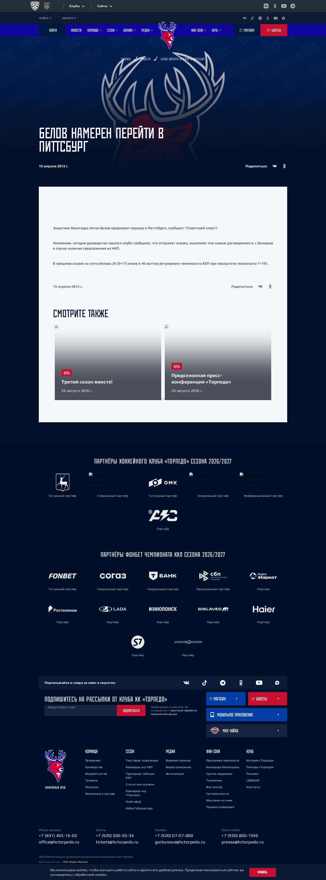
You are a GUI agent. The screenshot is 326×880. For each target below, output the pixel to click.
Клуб (249, 751)
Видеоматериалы (178, 760)
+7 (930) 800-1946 (240, 835)
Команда (91, 751)
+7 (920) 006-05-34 (115, 835)
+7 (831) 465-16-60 (58, 835)
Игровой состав (96, 773)
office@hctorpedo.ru (59, 841)
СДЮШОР (252, 780)
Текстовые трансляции (142, 760)
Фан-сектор (214, 787)
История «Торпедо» (260, 760)
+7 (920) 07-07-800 (174, 835)
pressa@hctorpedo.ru (243, 841)
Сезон (130, 751)
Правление (93, 760)
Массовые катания (219, 800)
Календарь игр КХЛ (139, 767)
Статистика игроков (140, 784)
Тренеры (91, 780)
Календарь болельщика (223, 767)
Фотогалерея (175, 773)
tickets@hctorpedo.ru (117, 841)
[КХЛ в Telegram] (292, 6)
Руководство (93, 767)
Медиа (170, 751)
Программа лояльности (223, 760)
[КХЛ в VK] (266, 6)
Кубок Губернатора (139, 808)
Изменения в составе (100, 793)
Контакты (253, 787)
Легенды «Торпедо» (260, 767)
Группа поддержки (219, 773)
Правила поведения (220, 807)
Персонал (91, 787)
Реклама (252, 773)
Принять (262, 872)
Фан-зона (213, 751)
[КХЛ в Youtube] (283, 6)
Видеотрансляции (178, 767)
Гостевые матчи (217, 793)
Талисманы (214, 780)
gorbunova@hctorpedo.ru (180, 841)
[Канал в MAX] (283, 18)
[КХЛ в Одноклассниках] (275, 6)
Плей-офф (133, 801)
